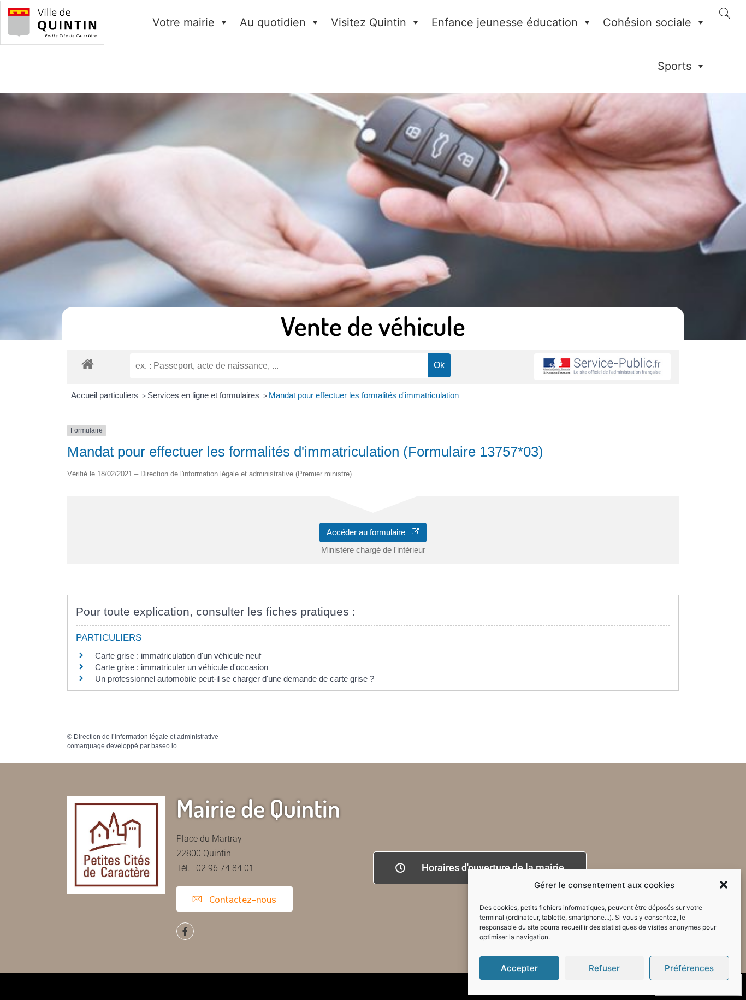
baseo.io (164, 746)
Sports (674, 66)
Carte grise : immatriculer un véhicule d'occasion (181, 667)
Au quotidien (273, 22)
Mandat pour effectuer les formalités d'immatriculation (364, 395)
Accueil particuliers (105, 395)
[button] (723, 884)
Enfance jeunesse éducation (504, 22)
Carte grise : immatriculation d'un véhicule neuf (178, 655)
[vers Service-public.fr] (602, 366)
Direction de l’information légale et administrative (146, 737)
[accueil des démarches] (87, 363)
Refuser (604, 968)
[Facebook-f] (185, 931)
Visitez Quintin (368, 22)
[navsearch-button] (725, 14)
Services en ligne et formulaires (204, 395)
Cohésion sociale (647, 22)
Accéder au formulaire (369, 532)
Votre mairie (183, 22)
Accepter (519, 968)
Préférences (689, 968)
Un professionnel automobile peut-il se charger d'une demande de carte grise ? (234, 678)
